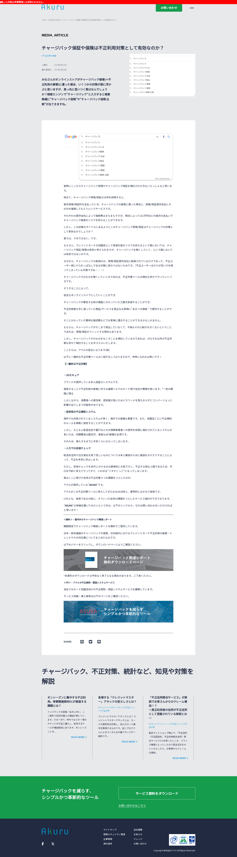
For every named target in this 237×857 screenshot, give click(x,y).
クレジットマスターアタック (111, 707)
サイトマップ (110, 829)
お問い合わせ (169, 7)
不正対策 (105, 710)
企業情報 (107, 839)
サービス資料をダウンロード (157, 793)
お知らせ (138, 834)
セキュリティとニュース (160, 723)
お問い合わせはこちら (132, 805)
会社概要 (138, 829)
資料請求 (107, 843)
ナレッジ (138, 839)
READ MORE (78, 737)
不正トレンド (178, 723)
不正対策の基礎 (49, 55)
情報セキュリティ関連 (114, 834)
